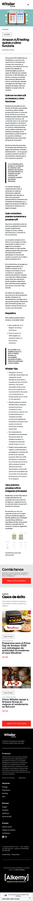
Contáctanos (6, 833)
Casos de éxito (7, 816)
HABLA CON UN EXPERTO (16, 581)
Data (3, 796)
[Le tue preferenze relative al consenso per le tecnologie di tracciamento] (30, 898)
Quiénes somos (7, 827)
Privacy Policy (15, 854)
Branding (5, 793)
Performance (6, 790)
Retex (16, 778)
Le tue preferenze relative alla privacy (18, 895)
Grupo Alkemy (20, 870)
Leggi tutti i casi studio (16, 723)
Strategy (4, 787)
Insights (4, 807)
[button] (28, 4)
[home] (8, 4)
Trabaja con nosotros (9, 830)
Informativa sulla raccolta (10, 899)
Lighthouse (5, 813)
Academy (5, 810)
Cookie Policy (6, 854)
